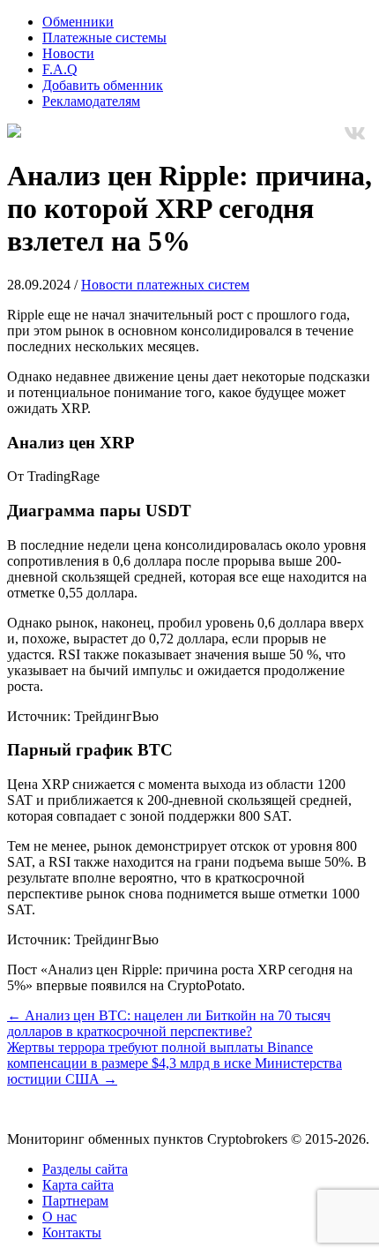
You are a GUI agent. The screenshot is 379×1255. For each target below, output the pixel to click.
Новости (68, 53)
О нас (59, 1216)
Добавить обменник (102, 85)
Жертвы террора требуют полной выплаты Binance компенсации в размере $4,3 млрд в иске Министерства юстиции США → (174, 1063)
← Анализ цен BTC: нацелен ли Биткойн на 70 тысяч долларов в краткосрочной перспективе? (169, 1023)
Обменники (78, 21)
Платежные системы (104, 37)
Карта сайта (78, 1184)
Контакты (71, 1232)
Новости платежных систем (165, 284)
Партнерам (75, 1200)
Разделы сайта (85, 1168)
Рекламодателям (91, 101)
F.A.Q (60, 69)
